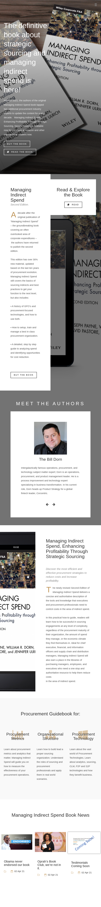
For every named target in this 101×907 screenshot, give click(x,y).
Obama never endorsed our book (17, 863)
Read (75, 205)
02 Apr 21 (19, 871)
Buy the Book (17, 144)
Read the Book (22, 152)
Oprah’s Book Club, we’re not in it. (49, 865)
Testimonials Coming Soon (80, 864)
